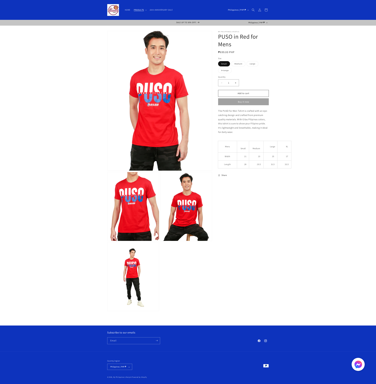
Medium (239, 64)
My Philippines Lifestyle (122, 377)
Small (224, 64)
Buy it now (243, 101)
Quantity (221, 77)
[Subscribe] (156, 340)
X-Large (226, 71)
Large (254, 64)
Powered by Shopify (139, 377)
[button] (140, 10)
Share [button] (224, 175)
